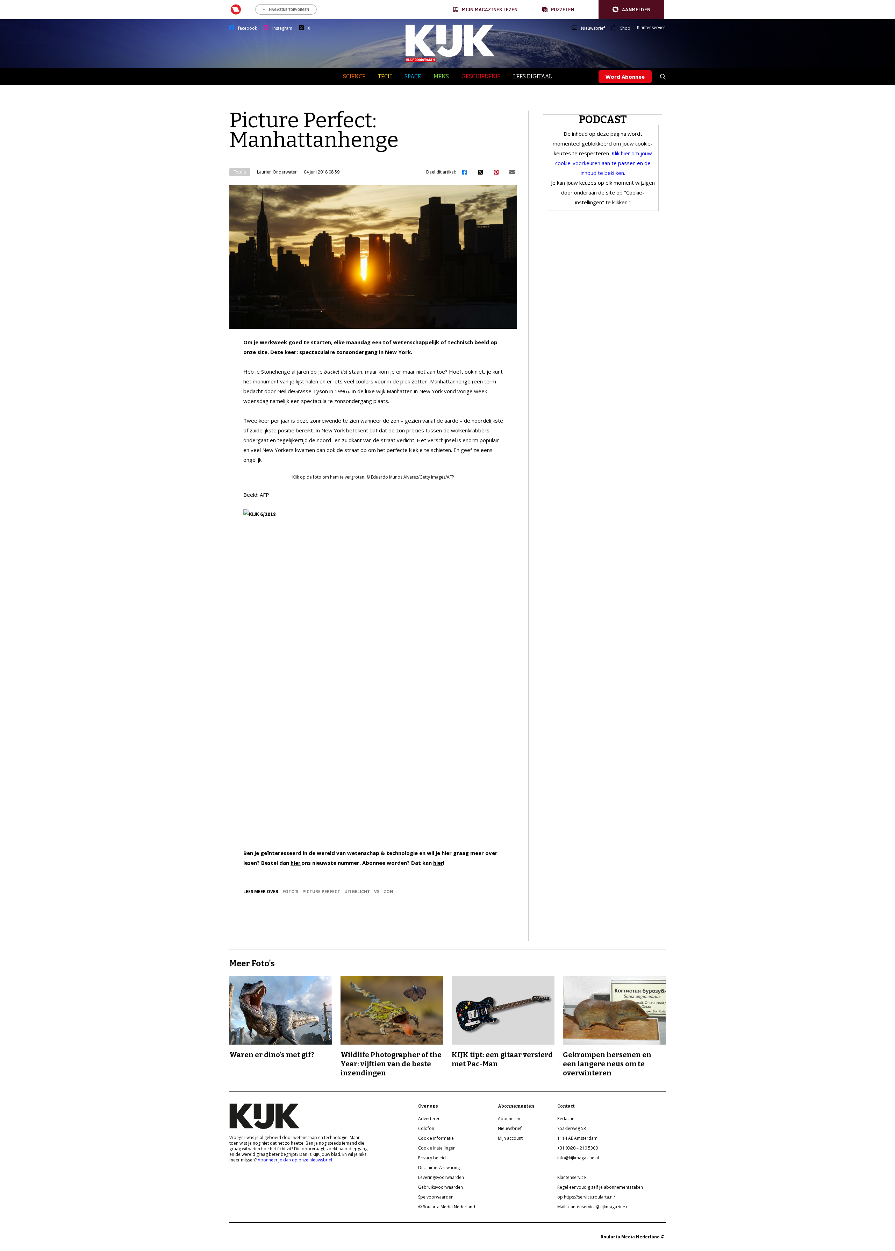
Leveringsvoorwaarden (441, 1177)
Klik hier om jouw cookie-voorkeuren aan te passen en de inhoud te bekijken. (603, 163)
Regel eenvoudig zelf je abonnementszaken (600, 1187)
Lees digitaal (532, 76)
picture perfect (321, 892)
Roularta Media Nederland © (633, 1237)
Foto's (240, 172)
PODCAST (603, 119)
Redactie (565, 1119)
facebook (247, 28)
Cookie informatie (436, 1138)
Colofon (426, 1128)
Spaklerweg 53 (571, 1128)
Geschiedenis (481, 76)
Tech (385, 76)
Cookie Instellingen (437, 1148)
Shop (625, 28)
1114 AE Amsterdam (577, 1138)
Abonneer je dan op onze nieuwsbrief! (296, 1160)
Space (412, 76)
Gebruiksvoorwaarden (440, 1187)
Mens (441, 76)
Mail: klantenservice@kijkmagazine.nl (593, 1207)
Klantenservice (651, 27)
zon (388, 892)
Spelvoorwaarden (435, 1197)
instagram (282, 28)
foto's (290, 892)
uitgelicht (357, 892)
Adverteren (429, 1119)
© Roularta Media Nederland (446, 1207)
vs (376, 892)
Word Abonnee (625, 76)
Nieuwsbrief (593, 28)
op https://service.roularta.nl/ (586, 1197)
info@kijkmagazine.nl (578, 1158)
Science (354, 76)
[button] (631, 9)
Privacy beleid (432, 1158)
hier (296, 863)
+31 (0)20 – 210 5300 (577, 1148)
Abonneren (509, 1119)
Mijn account (510, 1138)
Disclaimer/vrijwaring (439, 1168)
